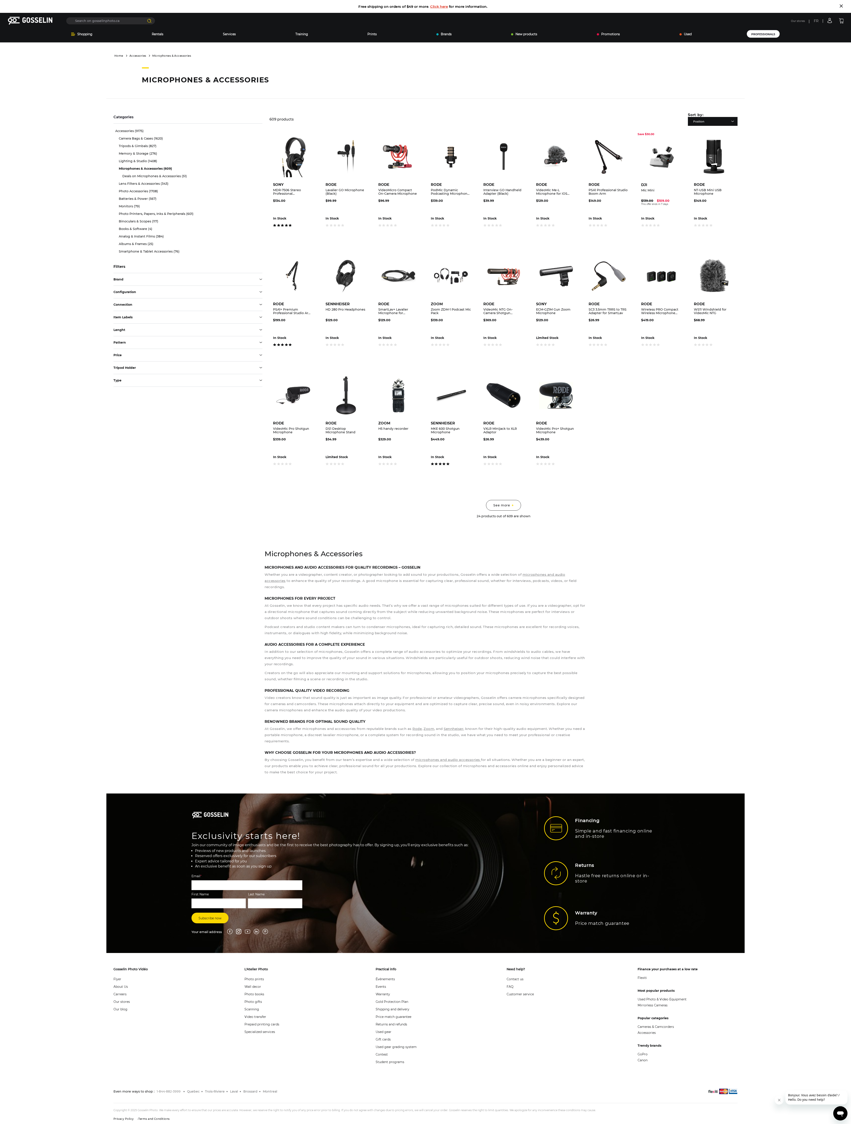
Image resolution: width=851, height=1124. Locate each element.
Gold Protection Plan (392, 1002)
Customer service (520, 994)
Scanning (251, 1009)
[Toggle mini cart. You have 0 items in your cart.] (841, 20)
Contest (382, 1054)
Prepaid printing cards (261, 1024)
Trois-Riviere (215, 1091)
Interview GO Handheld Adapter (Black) (502, 191)
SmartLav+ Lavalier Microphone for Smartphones (393, 311)
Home (118, 55)
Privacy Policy (123, 1118)
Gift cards (383, 1039)
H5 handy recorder (393, 429)
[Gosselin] (30, 21)
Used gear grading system (396, 1047)
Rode (417, 729)
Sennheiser (453, 729)
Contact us (515, 979)
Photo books (254, 994)
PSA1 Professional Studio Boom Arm (608, 191)
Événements (385, 979)
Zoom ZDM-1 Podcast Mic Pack (451, 311)
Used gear (383, 1032)
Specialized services (259, 1032)
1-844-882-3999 (169, 1091)
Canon (643, 1060)
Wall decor (252, 987)
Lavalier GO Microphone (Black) (345, 191)
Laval (234, 1091)
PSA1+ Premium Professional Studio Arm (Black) (292, 311)
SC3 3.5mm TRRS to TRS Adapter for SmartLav (608, 311)
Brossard (250, 1091)
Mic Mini (647, 190)
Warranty (383, 994)
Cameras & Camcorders (656, 1027)
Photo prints (254, 979)
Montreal (270, 1091)
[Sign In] (830, 20)
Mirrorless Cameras (653, 1005)
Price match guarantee (393, 1017)
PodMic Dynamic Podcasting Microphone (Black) (450, 191)
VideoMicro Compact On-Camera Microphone (397, 191)
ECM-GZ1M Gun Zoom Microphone (553, 311)
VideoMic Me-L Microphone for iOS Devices (551, 191)
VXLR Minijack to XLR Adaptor (500, 430)
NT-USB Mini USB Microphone (708, 191)
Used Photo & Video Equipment (662, 999)
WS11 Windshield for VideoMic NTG (710, 311)
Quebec (193, 1091)
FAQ (510, 987)
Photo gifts (253, 1002)
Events (381, 987)
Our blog (120, 1009)
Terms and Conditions (154, 1118)
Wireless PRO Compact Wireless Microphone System (659, 311)
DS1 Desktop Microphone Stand (340, 430)
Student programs (390, 1062)
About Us (120, 987)
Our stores (798, 21)
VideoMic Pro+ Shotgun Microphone (555, 430)
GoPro (643, 1054)
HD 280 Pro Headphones (345, 309)
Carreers (120, 994)
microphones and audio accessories (448, 760)
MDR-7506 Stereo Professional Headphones (287, 191)
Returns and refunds (391, 1024)
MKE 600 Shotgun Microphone (445, 430)
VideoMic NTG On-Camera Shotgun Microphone (498, 311)
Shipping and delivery (392, 1009)
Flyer (117, 979)
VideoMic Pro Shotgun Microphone (291, 430)
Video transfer (255, 1017)
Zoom (429, 729)
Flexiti (642, 978)
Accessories (137, 55)
